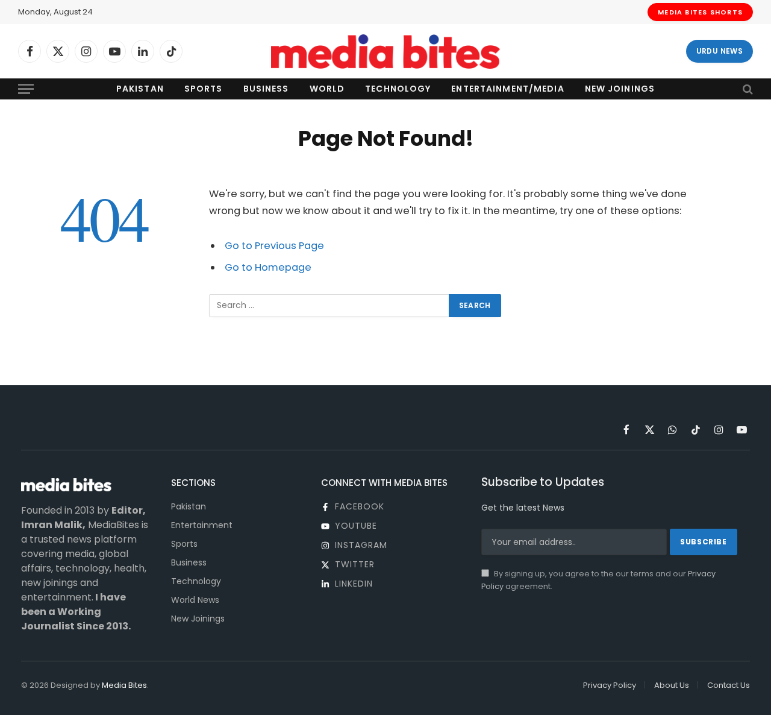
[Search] (746, 89)
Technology (398, 89)
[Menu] (26, 89)
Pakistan (140, 89)
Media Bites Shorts (700, 12)
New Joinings (620, 89)
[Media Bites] (385, 51)
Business (266, 89)
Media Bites (124, 685)
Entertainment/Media (507, 89)
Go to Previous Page (274, 246)
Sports (203, 89)
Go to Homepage (268, 267)
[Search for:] (329, 305)
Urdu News (719, 51)
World (327, 89)
